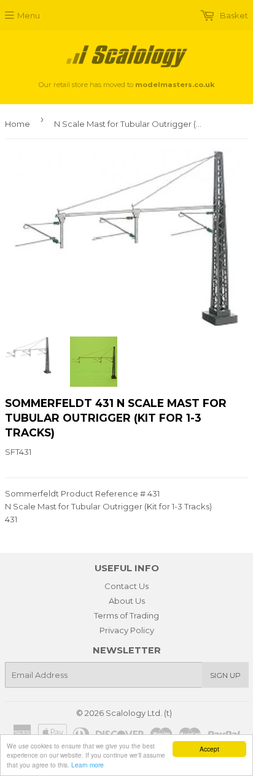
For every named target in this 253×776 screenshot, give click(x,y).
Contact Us (126, 586)
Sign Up (225, 675)
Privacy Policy (126, 630)
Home (17, 124)
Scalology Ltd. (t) (139, 713)
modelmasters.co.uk (174, 84)
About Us (127, 601)
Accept (209, 748)
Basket (233, 15)
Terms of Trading (126, 615)
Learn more (87, 764)
